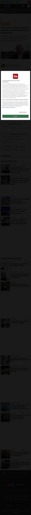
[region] (15, 95)
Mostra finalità (22, 112)
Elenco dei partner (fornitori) (8, 107)
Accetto (15, 116)
